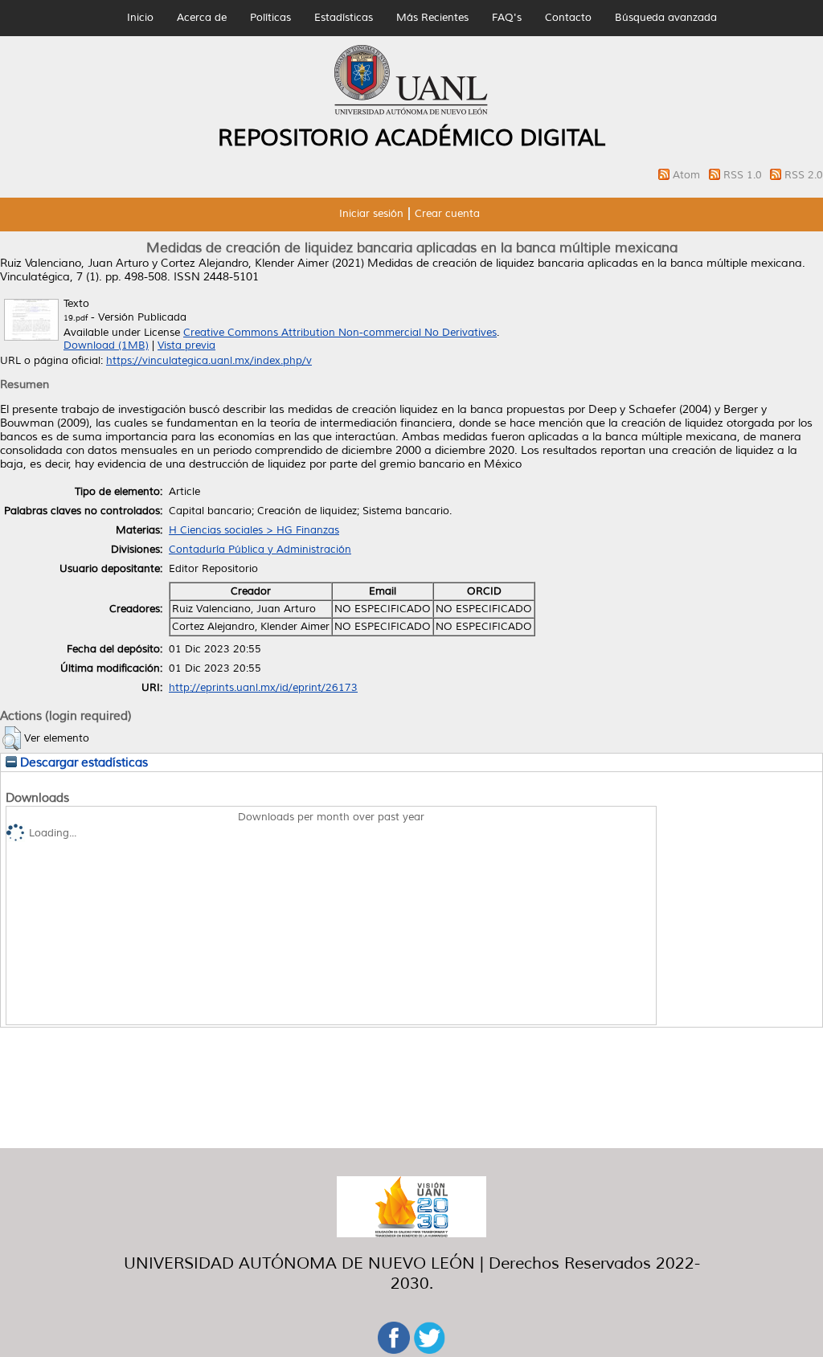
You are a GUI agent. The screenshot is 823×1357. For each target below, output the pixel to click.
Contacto (568, 17)
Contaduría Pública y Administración (260, 549)
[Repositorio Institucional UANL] (411, 112)
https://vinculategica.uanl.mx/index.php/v (209, 360)
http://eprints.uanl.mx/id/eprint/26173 (263, 687)
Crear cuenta (447, 213)
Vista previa (186, 345)
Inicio (140, 17)
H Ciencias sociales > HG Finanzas (254, 530)
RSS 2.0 (803, 175)
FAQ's (507, 17)
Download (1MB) (106, 345)
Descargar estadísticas (82, 762)
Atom (688, 175)
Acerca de (202, 17)
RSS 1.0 (744, 175)
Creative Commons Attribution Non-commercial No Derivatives (340, 332)
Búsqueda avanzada (666, 17)
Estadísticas (343, 17)
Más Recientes (432, 17)
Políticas (270, 17)
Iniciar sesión (371, 213)
